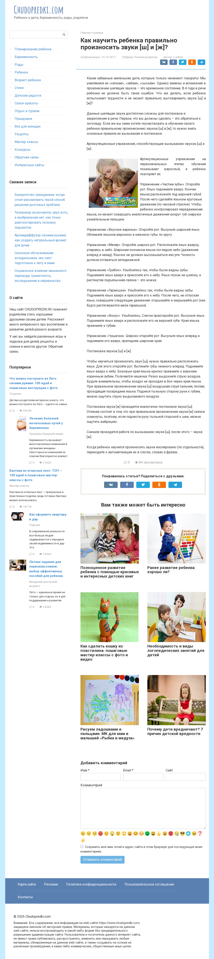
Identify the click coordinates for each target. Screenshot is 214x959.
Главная (34, 525)
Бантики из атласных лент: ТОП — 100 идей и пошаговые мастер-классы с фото (35, 475)
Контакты (25, 897)
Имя (84, 770)
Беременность (26, 57)
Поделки (15, 393)
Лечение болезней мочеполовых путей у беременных (46, 423)
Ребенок (21, 72)
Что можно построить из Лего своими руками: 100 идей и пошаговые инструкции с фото (33, 383)
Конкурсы (23, 150)
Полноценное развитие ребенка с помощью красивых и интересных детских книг (109, 572)
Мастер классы (26, 142)
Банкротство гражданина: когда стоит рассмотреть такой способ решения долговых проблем (40, 200)
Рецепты (22, 134)
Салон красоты (26, 103)
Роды (19, 65)
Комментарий (91, 785)
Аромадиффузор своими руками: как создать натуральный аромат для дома (40, 240)
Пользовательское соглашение (149, 884)
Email (128, 770)
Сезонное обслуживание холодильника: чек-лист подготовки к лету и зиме (35, 258)
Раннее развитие (146, 57)
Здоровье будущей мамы (46, 433)
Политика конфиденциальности (91, 884)
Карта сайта (27, 884)
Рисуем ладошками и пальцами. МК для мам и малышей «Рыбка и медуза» (107, 733)
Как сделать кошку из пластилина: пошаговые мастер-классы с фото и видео (104, 653)
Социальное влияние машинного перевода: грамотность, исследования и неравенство (40, 276)
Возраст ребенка (28, 80)
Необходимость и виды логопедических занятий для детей (175, 650)
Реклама (51, 884)
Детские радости (28, 96)
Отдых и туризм (27, 111)
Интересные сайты (29, 165)
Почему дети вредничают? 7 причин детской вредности (175, 731)
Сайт (169, 770)
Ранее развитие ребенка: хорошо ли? (171, 569)
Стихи (19, 88)
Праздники (23, 119)
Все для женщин (28, 126)
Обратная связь (27, 157)
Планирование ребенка (33, 49)
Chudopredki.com (39, 9)
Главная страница (91, 32)
